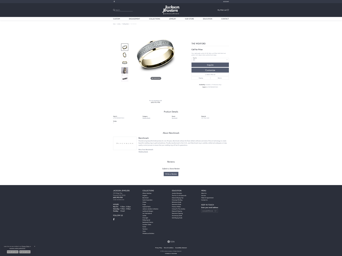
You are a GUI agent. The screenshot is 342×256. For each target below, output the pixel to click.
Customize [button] (210, 70)
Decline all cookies (12, 252)
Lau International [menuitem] (147, 213)
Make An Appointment (207, 198)
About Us (204, 193)
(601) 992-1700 (155, 102)
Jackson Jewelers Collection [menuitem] (150, 209)
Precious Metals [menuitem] (176, 206)
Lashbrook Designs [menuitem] (147, 211)
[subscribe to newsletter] (215, 210)
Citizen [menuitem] (144, 202)
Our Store (189, 19)
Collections (154, 19)
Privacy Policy (158, 247)
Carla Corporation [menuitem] (147, 200)
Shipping (201, 78)
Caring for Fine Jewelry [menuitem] (178, 209)
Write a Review (171, 174)
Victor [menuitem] (144, 231)
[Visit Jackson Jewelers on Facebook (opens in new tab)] (114, 2)
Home (114, 24)
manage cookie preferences (17, 248)
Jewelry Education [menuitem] (177, 193)
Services (203, 195)
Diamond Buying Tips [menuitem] (177, 198)
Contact (225, 19)
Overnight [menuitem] (145, 218)
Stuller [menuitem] (144, 227)
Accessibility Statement (181, 247)
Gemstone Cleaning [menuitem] (177, 213)
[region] (156, 62)
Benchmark (174, 118)
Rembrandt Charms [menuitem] (147, 222)
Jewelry (172, 19)
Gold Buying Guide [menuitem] (177, 218)
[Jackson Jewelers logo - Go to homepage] (171, 10)
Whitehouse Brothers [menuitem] (148, 233)
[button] (226, 1)
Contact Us (204, 200)
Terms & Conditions (168, 247)
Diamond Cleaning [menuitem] (177, 211)
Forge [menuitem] (144, 204)
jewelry (119, 24)
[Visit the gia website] (171, 241)
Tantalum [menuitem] (144, 229)
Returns (220, 78)
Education (207, 19)
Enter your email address (209, 207)
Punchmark (174, 253)
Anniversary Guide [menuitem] (177, 215)
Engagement (134, 19)
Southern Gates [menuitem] (146, 224)
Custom (116, 19)
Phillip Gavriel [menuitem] (146, 220)
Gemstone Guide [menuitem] (176, 204)
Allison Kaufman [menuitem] (146, 193)
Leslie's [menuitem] (144, 215)
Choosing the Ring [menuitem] (177, 200)
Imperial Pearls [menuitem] (146, 206)
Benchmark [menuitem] (145, 198)
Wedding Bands (125, 24)
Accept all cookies (25, 252)
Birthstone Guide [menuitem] (176, 202)
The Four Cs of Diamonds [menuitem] (179, 195)
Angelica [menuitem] (144, 195)
